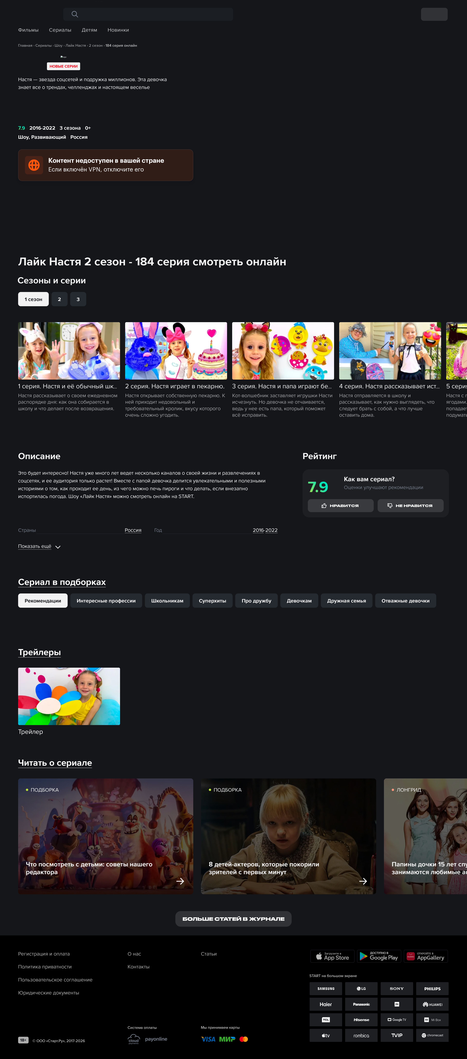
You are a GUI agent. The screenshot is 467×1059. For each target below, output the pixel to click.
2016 (258, 530)
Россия (79, 137)
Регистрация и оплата (44, 954)
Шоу (23, 137)
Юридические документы (48, 993)
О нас (134, 954)
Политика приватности (45, 966)
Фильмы (28, 30)
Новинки (118, 30)
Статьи (209, 954)
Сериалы (60, 30)
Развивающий (48, 137)
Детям (89, 30)
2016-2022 (42, 128)
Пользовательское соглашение (55, 980)
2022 (271, 530)
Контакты (139, 966)
